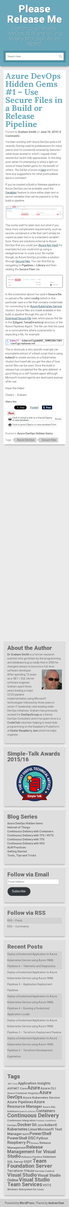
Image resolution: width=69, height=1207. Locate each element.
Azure (33, 1088)
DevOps (12, 1125)
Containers (45, 1111)
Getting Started (17, 851)
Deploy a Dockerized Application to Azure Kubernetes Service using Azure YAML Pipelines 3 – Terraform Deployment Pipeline (34, 1026)
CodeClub (13, 722)
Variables (11, 192)
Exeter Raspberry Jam (24, 730)
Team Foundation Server (29, 1163)
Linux (32, 1129)
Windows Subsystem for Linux (25, 1189)
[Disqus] (34, 496)
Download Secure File (18, 318)
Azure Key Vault (48, 245)
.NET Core (12, 1084)
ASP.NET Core (17, 1088)
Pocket (34, 407)
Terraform (15, 1171)
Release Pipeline (31, 1156)
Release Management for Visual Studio (31, 1151)
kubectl (51, 1125)
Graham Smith (27, 131)
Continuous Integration (21, 1120)
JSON (40, 1125)
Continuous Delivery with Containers (30, 831)
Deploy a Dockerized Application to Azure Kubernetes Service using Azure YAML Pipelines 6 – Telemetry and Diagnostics (32, 960)
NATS (25, 1134)
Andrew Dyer (56, 1203)
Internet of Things (18, 827)
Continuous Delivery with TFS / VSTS (30, 835)
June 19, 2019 (49, 131)
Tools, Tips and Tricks (21, 855)
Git (34, 1125)
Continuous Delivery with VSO (26, 843)
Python (42, 1138)
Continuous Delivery (33, 1115)
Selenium (49, 1157)
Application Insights (34, 1083)
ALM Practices (16, 847)
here (43, 169)
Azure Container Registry (23, 1093)
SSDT (28, 1161)
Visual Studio (22, 1175)
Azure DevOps (25, 439)
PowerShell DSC (21, 1138)
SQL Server (15, 1161)
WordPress (27, 1203)
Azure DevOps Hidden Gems (35, 433)
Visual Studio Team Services (28, 1182)
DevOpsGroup (30, 714)
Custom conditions (46, 1120)
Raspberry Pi (18, 1142)
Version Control (44, 1170)
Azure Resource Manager (26, 1104)
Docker (24, 1124)
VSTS (47, 1185)
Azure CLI (48, 1088)
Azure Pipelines (20, 1102)
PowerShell (40, 1133)
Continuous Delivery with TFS (25, 839)
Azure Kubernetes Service (46, 306)
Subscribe (19, 891)
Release (35, 1143)
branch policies (28, 1111)
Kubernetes (17, 1129)
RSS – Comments (18, 926)
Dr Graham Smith (18, 654)
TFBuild (29, 1171)
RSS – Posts (14, 920)
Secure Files (23, 261)
